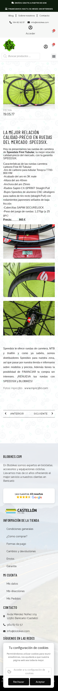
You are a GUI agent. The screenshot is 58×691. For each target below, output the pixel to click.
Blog (11, 15)
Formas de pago (16, 543)
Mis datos (12, 583)
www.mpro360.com (36, 388)
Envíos (10, 558)
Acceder (30, 33)
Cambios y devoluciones (21, 551)
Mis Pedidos (13, 598)
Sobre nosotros (26, 15)
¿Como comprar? (16, 536)
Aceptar (40, 681)
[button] (53, 56)
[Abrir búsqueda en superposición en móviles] (21, 56)
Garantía (11, 566)
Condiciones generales (19, 528)
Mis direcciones (15, 591)
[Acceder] (31, 27)
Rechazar (18, 681)
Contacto (44, 15)
